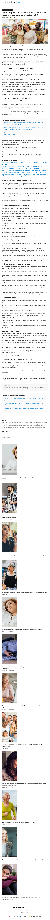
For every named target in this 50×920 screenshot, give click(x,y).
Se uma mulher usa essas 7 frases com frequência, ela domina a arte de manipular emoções (24, 592)
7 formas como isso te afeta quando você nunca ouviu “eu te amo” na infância (21, 897)
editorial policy (18, 380)
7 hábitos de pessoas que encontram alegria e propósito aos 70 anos (18, 822)
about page (28, 380)
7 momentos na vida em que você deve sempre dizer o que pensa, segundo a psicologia (23, 555)
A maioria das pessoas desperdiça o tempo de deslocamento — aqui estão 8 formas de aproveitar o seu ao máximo (24, 128)
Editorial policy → (26, 389)
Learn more (5, 431)
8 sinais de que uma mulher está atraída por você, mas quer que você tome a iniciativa (23, 859)
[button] (25, 903)
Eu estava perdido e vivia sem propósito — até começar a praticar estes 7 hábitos (22, 629)
